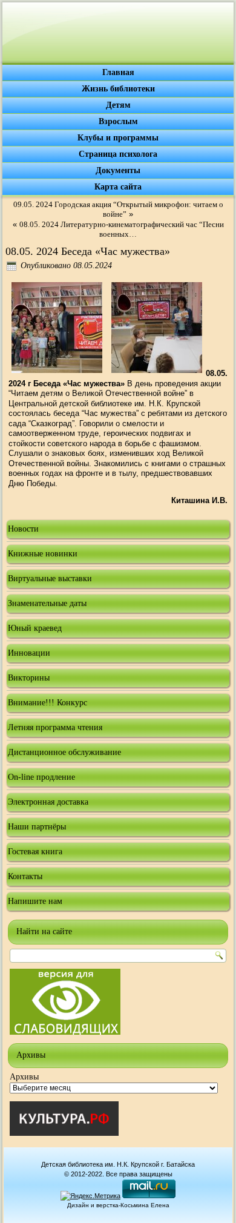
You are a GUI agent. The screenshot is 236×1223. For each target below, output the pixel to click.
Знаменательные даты (47, 603)
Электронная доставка (48, 801)
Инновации (29, 653)
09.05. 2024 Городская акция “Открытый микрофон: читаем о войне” (118, 209)
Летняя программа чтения (55, 727)
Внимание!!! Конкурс (47, 702)
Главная (118, 72)
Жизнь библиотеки (118, 88)
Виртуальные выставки (50, 578)
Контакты (25, 876)
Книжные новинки (42, 553)
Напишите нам (35, 901)
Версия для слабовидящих (65, 1002)
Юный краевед (35, 628)
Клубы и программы (118, 137)
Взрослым (118, 121)
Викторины (29, 677)
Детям (118, 105)
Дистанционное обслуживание (64, 752)
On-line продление (41, 777)
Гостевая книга (35, 851)
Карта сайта (118, 186)
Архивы (24, 1076)
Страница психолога (118, 154)
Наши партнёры (37, 826)
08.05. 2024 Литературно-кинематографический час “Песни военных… (121, 229)
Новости (23, 528)
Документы (118, 170)
